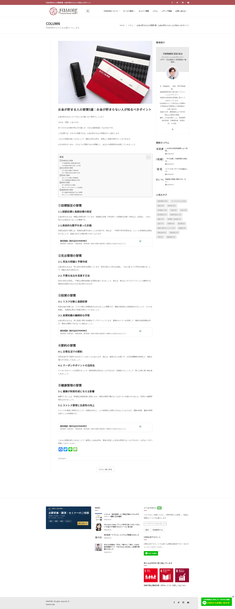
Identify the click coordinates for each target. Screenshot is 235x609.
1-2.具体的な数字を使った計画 (71, 165)
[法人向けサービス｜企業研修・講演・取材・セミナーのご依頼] (68, 517)
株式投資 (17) (162, 214)
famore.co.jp (50, 604)
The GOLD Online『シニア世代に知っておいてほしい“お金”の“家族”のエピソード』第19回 (122, 525)
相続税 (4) (182, 228)
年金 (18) (183, 210)
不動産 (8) (170, 223)
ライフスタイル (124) (178, 201)
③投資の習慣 (64, 175)
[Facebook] (173, 2)
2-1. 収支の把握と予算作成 (70, 170)
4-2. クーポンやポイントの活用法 (72, 187)
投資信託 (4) (174, 232)
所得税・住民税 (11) (174, 219)
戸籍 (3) (160, 237)
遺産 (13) (161, 219)
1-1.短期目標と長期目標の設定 (71, 163)
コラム (155, 11)
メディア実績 (166, 11)
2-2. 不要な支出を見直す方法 (71, 173)
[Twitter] (178, 2)
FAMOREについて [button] (111, 11)
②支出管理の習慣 (66, 168)
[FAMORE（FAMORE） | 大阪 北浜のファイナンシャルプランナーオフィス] (64, 11)
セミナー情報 (144, 11)
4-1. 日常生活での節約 (69, 185)
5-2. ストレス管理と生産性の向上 (72, 195)
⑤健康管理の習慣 (66, 190)
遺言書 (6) (181, 223)
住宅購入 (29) (162, 210)
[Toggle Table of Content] (147, 157)
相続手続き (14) (175, 214)
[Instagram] (184, 2)
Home (122, 25)
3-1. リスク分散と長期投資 (70, 178)
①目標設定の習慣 (66, 161)
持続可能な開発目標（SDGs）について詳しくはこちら (165, 585)
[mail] (188, 2)
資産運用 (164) (162, 201)
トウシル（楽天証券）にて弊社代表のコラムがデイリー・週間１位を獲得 (121, 515)
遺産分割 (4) (162, 232)
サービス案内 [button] (128, 11)
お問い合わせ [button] (180, 11)
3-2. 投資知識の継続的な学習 (71, 180)
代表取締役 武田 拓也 (172, 53)
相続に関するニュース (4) (166, 228)
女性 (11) (160, 223)
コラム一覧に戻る (105, 469)
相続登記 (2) (171, 237)
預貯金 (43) (172, 206)
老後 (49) (161, 206)
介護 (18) (173, 210)
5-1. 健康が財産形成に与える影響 (72, 192)
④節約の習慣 (64, 182)
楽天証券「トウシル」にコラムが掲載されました (121, 535)
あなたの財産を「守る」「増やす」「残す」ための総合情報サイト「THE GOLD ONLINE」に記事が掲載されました (122, 546)
